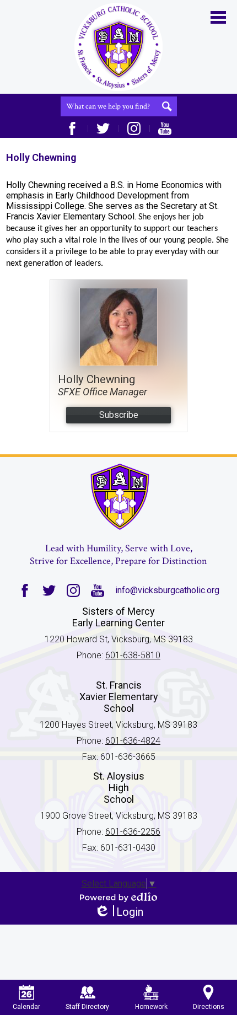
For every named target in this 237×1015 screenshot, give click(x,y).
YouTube (164, 128)
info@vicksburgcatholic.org (167, 590)
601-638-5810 (132, 655)
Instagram (134, 128)
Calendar (26, 1007)
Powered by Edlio (118, 897)
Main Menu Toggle (218, 17)
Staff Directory (87, 1007)
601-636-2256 (132, 831)
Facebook (72, 128)
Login (118, 912)
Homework (151, 1007)
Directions (208, 1007)
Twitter (103, 128)
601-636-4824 (132, 740)
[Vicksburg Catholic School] (118, 47)
